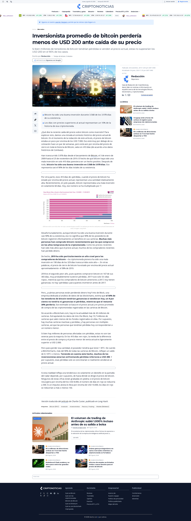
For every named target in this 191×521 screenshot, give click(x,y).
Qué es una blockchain (73, 506)
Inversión (64, 406)
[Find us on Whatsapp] (47, 496)
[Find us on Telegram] (54, 493)
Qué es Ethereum (71, 504)
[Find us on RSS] (41, 496)
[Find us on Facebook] (40, 493)
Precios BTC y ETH (122, 11)
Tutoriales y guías (79, 11)
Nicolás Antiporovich (79, 427)
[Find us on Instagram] (47, 493)
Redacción (45, 56)
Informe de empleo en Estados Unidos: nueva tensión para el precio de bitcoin (101, 464)
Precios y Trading (88, 406)
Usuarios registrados (54, 446)
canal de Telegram (61, 22)
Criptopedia (66, 11)
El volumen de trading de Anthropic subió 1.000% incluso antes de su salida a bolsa (92, 421)
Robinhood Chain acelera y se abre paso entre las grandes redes (57, 464)
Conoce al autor (147, 95)
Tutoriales (90, 496)
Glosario (91, 11)
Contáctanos (136, 493)
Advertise (135, 499)
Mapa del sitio (113, 504)
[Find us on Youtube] (51, 493)
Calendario (109, 11)
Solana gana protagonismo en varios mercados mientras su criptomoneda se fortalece (101, 451)
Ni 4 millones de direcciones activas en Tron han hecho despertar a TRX (57, 451)
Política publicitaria (114, 501)
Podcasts (55, 11)
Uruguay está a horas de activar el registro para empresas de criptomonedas (145, 120)
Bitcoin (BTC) (54, 406)
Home (34, 29)
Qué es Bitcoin (70, 493)
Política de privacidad (115, 499)
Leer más (76, 437)
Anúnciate (134, 11)
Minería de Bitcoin (71, 501)
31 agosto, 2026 (92, 427)
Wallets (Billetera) (102, 406)
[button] (35, 122)
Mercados (41, 29)
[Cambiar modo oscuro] (11, 1)
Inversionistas (75, 406)
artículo (64, 401)
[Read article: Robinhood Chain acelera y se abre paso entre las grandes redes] (38, 463)
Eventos (89, 501)
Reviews (100, 11)
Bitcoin (94, 155)
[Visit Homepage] (95, 6)
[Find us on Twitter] (44, 493)
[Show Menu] (3, 1)
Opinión (89, 499)
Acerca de (111, 493)
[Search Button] (7, 1)
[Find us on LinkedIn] (58, 493)
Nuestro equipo (113, 496)
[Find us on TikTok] (44, 496)
